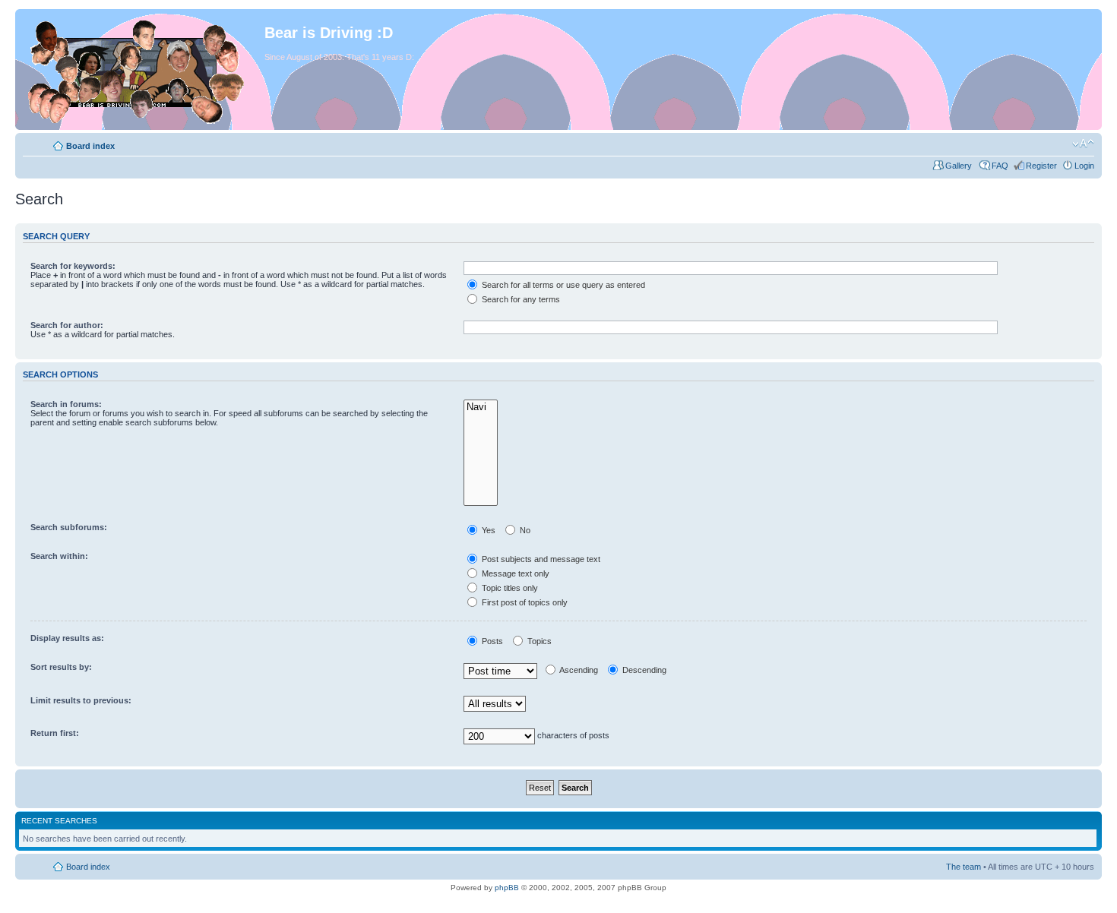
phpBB (507, 887)
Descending (643, 669)
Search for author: (66, 325)
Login (1084, 165)
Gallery (959, 165)
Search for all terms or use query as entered (562, 284)
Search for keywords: (72, 265)
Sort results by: (61, 666)
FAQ (1000, 165)
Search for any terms (519, 299)
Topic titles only (508, 587)
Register (1041, 165)
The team (963, 866)
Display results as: (67, 638)
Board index (90, 145)
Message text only (514, 573)
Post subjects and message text (539, 559)
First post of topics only (523, 602)
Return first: (54, 733)
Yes (487, 530)
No (523, 530)
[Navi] (480, 407)
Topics (538, 641)
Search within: (59, 556)
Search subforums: (68, 527)
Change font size (1083, 143)
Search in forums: (66, 404)
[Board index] (141, 69)
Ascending (578, 669)
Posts (491, 641)
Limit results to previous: (80, 700)
